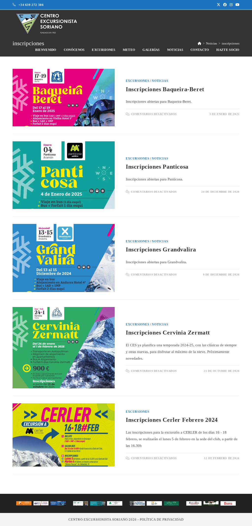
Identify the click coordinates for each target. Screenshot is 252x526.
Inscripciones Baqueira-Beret (165, 89)
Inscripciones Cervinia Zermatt (168, 332)
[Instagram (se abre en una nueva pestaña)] (231, 4)
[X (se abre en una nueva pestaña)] (218, 4)
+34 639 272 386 (31, 5)
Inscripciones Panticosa (157, 166)
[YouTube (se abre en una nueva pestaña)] (236, 4)
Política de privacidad (162, 519)
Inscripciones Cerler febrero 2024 (172, 420)
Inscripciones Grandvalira (161, 249)
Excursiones (137, 81)
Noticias (160, 81)
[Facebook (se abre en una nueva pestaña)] (225, 4)
